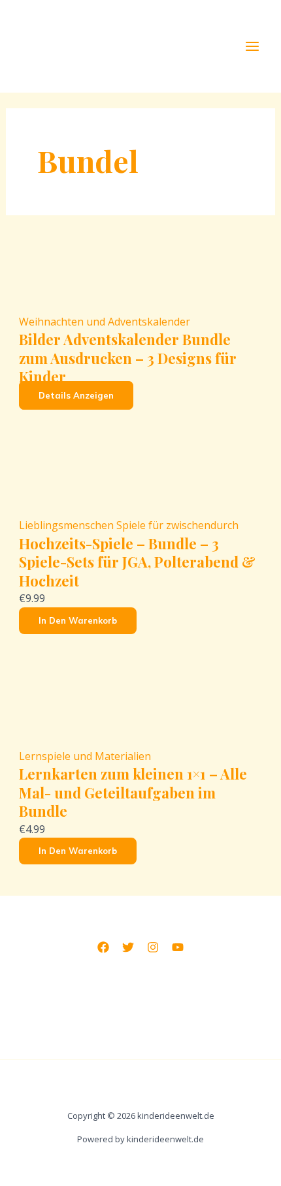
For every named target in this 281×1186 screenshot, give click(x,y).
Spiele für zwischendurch (177, 525)
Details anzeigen (76, 395)
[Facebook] (103, 947)
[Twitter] (128, 947)
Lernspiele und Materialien (85, 756)
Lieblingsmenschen (67, 525)
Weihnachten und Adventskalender (104, 321)
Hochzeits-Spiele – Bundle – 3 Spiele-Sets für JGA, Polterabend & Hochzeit (137, 562)
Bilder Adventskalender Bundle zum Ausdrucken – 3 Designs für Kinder (128, 357)
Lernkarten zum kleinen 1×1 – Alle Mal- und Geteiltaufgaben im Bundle (133, 792)
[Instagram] (153, 947)
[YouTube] (178, 947)
